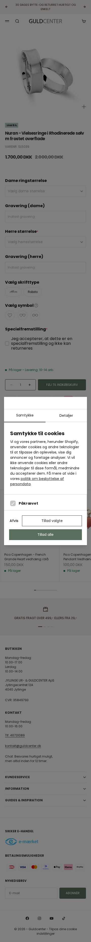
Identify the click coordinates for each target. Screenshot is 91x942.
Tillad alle (45, 534)
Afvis (14, 520)
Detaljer (66, 415)
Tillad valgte (52, 520)
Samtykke (25, 415)
